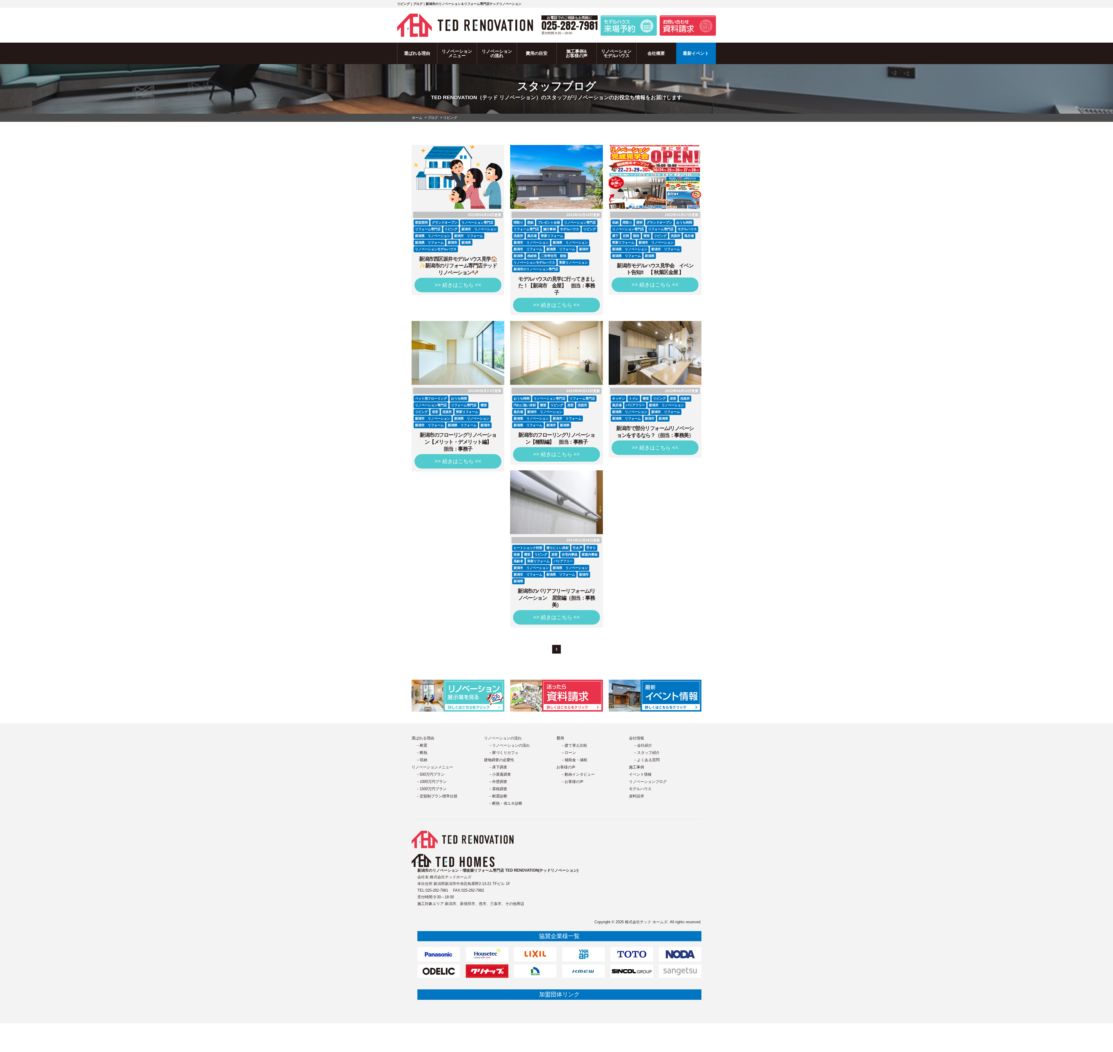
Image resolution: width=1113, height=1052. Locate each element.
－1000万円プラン (431, 781)
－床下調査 (497, 767)
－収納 (421, 760)
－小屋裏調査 (499, 774)
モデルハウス (640, 789)
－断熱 (421, 752)
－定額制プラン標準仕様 (436, 796)
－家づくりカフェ (503, 752)
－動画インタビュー (578, 774)
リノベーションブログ (648, 781)
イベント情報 (640, 774)
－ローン (568, 752)
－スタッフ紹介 (646, 752)
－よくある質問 (646, 760)
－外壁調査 (497, 781)
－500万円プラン (430, 774)
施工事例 (636, 767)
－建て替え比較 (574, 745)
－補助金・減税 (574, 760)
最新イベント (696, 53)
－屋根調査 (497, 789)
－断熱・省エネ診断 (505, 803)
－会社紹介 (642, 745)
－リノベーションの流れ (509, 745)
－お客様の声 (572, 781)
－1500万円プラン (431, 789)
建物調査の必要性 (499, 760)
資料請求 (636, 796)
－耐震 (421, 745)
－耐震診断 (497, 796)
